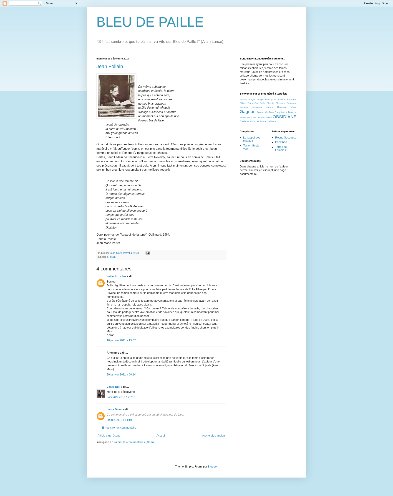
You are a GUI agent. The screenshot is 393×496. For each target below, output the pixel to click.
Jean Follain (109, 66)
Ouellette (244, 121)
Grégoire (279, 112)
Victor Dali (113, 386)
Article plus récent (109, 435)
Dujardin (281, 107)
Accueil (161, 435)
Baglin (260, 99)
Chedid (270, 103)
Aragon (252, 99)
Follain (112, 256)
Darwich (244, 107)
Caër (262, 103)
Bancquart (270, 99)
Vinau (253, 121)
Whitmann (262, 121)
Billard (243, 103)
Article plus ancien (213, 435)
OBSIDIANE (285, 116)
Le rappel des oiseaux (251, 139)
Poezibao (281, 142)
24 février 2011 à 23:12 (121, 397)
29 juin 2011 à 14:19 (119, 419)
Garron (260, 112)
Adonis (243, 99)
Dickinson (257, 107)
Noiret (269, 117)
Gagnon (248, 111)
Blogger (212, 466)
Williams (272, 121)
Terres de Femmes (281, 148)
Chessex (280, 103)
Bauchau (292, 99)
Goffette (269, 112)
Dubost (269, 107)
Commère (292, 103)
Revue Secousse (285, 137)
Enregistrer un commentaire (119, 427)
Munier (261, 117)
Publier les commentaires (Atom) (133, 442)
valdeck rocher (116, 276)
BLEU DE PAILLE (150, 22)
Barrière (281, 99)
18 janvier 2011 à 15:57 (121, 340)
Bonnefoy (253, 103)
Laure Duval (114, 409)
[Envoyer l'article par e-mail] (147, 253)
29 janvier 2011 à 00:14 (121, 374)
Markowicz (252, 117)
